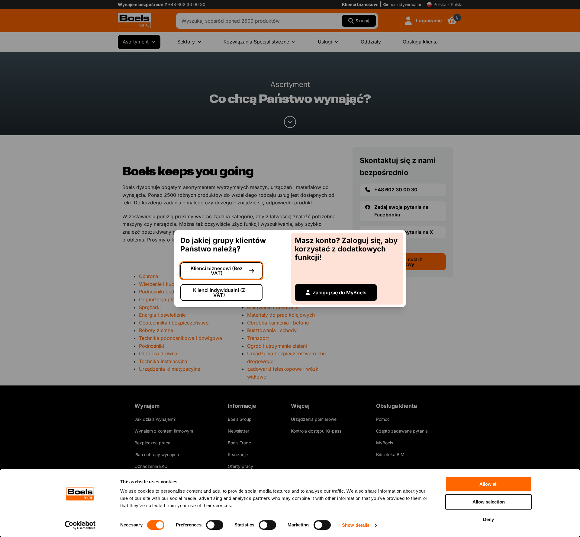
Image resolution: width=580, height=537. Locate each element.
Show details (355, 525)
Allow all (488, 484)
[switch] (214, 525)
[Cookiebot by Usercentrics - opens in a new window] (80, 525)
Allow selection (488, 501)
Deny (488, 519)
